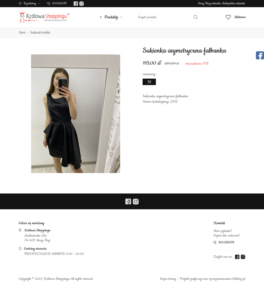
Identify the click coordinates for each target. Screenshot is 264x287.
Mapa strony (168, 279)
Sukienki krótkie (40, 33)
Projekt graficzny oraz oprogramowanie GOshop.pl (212, 279)
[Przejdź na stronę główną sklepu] (44, 17)
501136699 (59, 3)
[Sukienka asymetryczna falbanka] (75, 114)
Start (22, 33)
